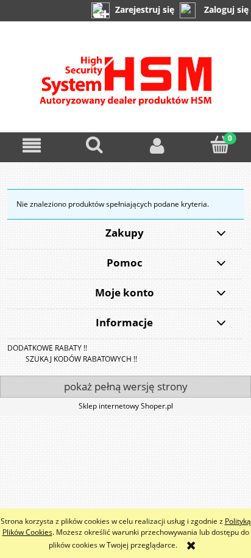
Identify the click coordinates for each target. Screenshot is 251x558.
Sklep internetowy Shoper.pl (126, 406)
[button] (31, 145)
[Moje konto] (156, 145)
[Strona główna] (126, 87)
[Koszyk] (219, 144)
